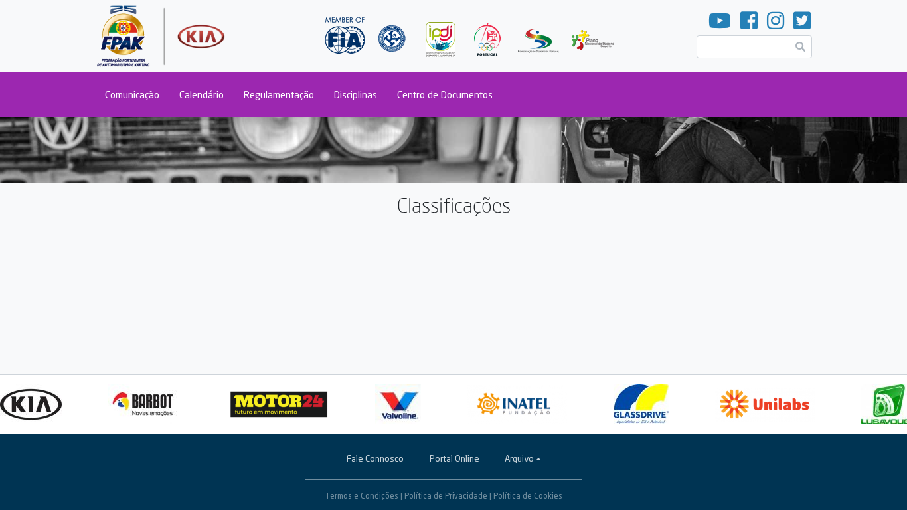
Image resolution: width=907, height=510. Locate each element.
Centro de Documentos (445, 94)
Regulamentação (279, 94)
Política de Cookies (527, 496)
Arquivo (519, 458)
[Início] (162, 36)
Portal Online (454, 458)
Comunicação (132, 94)
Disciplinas (355, 94)
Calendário (201, 94)
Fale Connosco (375, 458)
